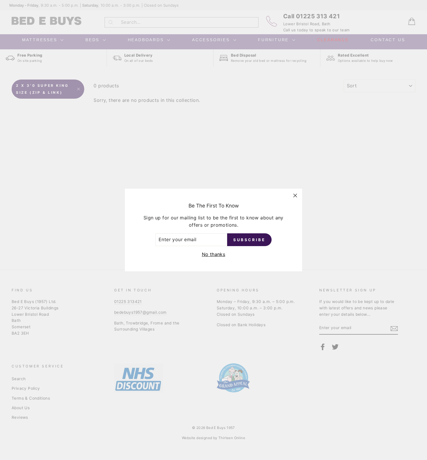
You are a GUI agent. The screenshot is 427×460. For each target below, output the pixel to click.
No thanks (213, 254)
